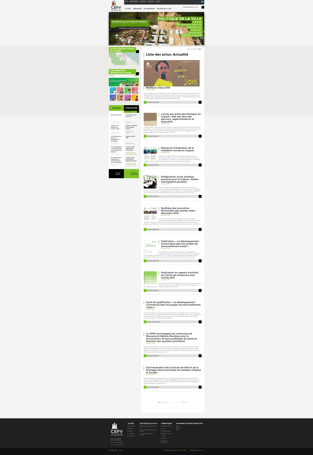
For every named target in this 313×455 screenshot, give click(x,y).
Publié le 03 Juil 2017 (153, 165)
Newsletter (151, 1)
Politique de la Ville (164, 8)
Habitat (196, 30)
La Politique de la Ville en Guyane (146, 434)
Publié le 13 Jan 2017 (152, 290)
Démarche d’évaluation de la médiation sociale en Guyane (177, 149)
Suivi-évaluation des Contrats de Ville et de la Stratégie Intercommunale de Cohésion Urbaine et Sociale (173, 370)
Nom (177, 429)
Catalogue (128, 121)
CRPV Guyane (179, 450)
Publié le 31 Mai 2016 (153, 355)
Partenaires (132, 436)
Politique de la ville (179, 19)
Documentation (149, 8)
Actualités (143, 1)
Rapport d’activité (129, 143)
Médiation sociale (166, 433)
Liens (126, 1)
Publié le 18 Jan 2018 (153, 102)
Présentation (132, 426)
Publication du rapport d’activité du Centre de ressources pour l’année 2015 (179, 275)
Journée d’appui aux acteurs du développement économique (116, 139)
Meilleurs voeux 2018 (158, 87)
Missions (131, 428)
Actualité (194, 49)
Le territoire (132, 433)
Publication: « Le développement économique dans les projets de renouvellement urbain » (180, 244)
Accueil (189, 49)
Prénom (178, 428)
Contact (158, 1)
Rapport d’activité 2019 (130, 137)
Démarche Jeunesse (116, 115)
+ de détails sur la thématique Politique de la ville (133, 28)
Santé (197, 22)
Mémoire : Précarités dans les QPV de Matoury (131, 127)
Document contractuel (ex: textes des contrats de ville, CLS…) (131, 154)
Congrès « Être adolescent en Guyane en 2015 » (115, 127)
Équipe (130, 431)
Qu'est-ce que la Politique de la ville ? (148, 426)
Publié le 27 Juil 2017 (153, 136)
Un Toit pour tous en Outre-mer (131, 115)
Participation (191, 35)
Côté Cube (201, 450)
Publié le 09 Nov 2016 (153, 322)
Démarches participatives (164, 441)
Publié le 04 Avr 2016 (153, 387)
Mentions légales (113, 450)
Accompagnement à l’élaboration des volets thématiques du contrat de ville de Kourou (116, 160)
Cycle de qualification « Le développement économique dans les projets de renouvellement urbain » (116, 149)
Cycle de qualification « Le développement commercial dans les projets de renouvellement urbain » (173, 305)
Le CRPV (128, 8)
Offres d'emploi (134, 1)
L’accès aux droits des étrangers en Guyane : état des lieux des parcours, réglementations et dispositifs (181, 118)
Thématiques (137, 8)
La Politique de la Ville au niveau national (148, 430)
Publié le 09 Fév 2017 (153, 260)
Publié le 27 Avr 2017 (153, 196)
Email (177, 426)
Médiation (194, 27)
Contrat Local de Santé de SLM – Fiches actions (130, 148)
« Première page (166, 402)
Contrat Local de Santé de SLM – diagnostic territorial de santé (131, 159)
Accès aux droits (189, 24)
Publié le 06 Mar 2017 (153, 229)
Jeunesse (194, 32)
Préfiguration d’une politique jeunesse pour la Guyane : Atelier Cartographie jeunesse (179, 179)
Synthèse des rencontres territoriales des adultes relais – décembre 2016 (179, 211)
